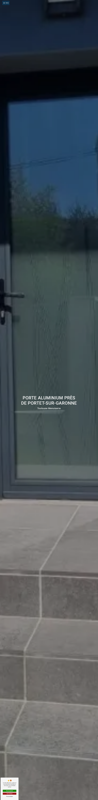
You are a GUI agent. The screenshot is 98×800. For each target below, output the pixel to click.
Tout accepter (9, 790)
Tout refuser (10, 793)
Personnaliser (9, 796)
